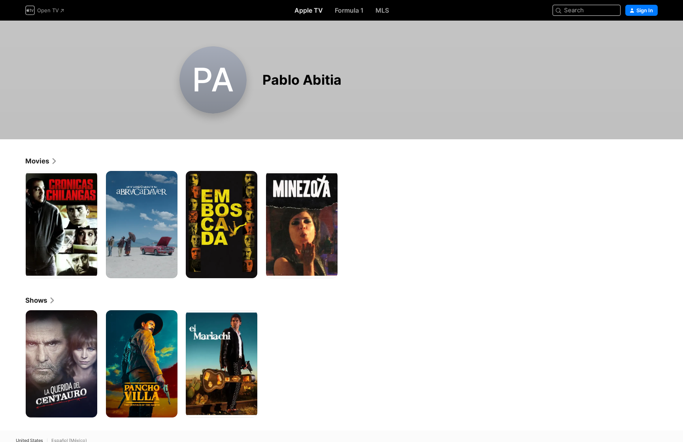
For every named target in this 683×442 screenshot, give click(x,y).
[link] (41, 161)
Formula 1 (349, 10)
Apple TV (308, 10)
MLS (382, 10)
